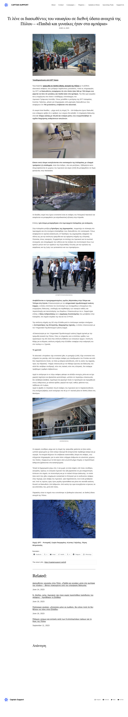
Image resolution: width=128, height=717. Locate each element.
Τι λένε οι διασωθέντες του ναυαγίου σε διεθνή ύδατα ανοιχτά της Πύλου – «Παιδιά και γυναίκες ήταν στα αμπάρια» (64, 21)
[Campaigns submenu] (75, 4)
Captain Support (19, 5)
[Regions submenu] (84, 4)
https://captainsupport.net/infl (55, 562)
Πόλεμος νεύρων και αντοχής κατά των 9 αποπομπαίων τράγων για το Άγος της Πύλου (62, 620)
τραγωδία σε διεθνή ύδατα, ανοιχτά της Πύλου (61, 86)
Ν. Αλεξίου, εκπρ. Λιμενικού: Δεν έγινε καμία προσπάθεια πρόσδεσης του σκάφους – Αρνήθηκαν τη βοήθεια (63, 596)
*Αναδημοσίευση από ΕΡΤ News (45, 80)
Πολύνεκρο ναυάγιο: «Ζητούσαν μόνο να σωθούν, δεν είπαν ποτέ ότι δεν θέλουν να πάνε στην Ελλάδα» (63, 608)
